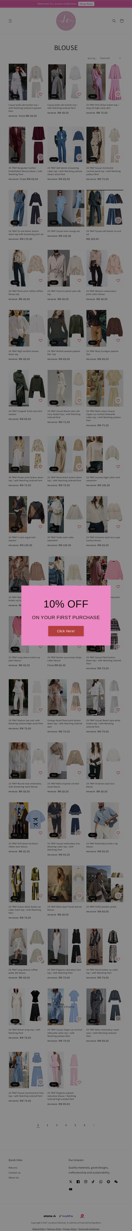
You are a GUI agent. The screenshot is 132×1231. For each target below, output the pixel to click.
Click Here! (66, 631)
